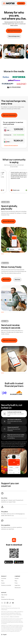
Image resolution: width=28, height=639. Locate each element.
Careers (17, 578)
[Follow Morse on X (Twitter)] (2, 603)
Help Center (4, 594)
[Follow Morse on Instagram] (5, 603)
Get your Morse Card (8, 221)
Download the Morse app (7, 599)
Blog (16, 580)
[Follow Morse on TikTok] (10, 603)
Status (2, 597)
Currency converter (6, 585)
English (5, 634)
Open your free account (14, 30)
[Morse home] (9, 3)
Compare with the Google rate (11, 145)
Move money (6, 279)
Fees (2, 580)
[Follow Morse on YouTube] (13, 603)
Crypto (3, 583)
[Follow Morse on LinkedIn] (7, 603)
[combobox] (7, 130)
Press (16, 583)
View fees (17, 279)
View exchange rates (14, 36)
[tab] (14, 413)
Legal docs (17, 585)
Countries (3, 578)
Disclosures (17, 587)
